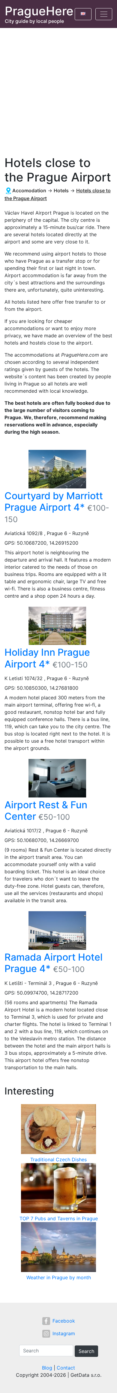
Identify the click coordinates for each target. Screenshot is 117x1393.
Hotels (61, 190)
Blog (47, 1368)
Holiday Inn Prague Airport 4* (47, 658)
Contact (66, 1368)
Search (86, 1351)
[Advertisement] (58, 89)
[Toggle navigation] (103, 14)
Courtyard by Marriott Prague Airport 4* (53, 501)
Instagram (63, 1333)
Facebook (63, 1321)
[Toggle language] (83, 14)
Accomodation (29, 190)
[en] (83, 12)
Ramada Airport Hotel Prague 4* (53, 962)
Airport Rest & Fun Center (45, 810)
